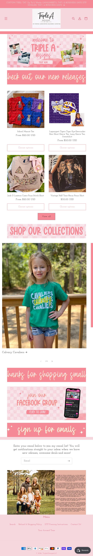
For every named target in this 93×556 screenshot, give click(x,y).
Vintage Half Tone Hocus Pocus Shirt (67, 196)
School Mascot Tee (25, 132)
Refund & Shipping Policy (30, 524)
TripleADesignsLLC (50, 553)
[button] (6, 18)
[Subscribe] (69, 461)
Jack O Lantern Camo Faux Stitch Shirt (25, 196)
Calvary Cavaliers (13, 352)
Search (13, 524)
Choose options (25, 148)
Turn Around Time (46, 530)
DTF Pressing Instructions (56, 524)
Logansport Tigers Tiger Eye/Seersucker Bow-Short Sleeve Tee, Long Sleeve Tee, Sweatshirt (67, 134)
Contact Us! (76, 524)
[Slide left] (40, 361)
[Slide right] (52, 361)
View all (46, 216)
